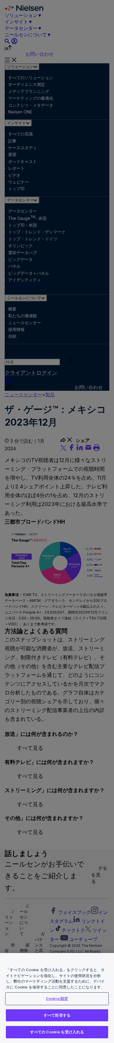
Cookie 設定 (57, 998)
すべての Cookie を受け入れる (57, 1032)
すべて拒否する (57, 1015)
